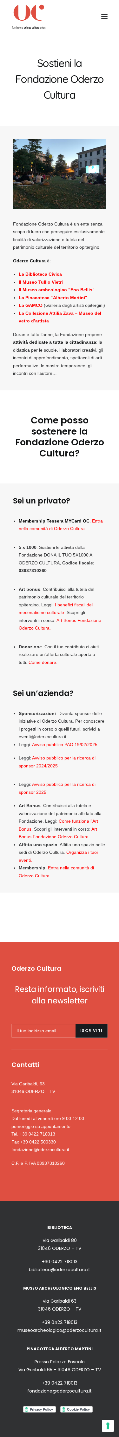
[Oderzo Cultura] (28, 16)
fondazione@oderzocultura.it (40, 1149)
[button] (104, 16)
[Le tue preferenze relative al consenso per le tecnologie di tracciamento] (108, 1426)
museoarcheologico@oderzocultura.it (59, 1330)
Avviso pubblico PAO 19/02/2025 (64, 744)
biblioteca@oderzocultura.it (59, 1269)
